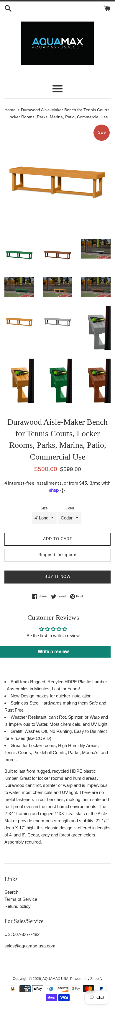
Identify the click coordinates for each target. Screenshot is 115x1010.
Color (69, 508)
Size (44, 508)
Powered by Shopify (86, 979)
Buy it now (57, 576)
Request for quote (57, 555)
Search (11, 892)
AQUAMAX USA (55, 979)
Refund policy (17, 906)
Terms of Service (20, 899)
